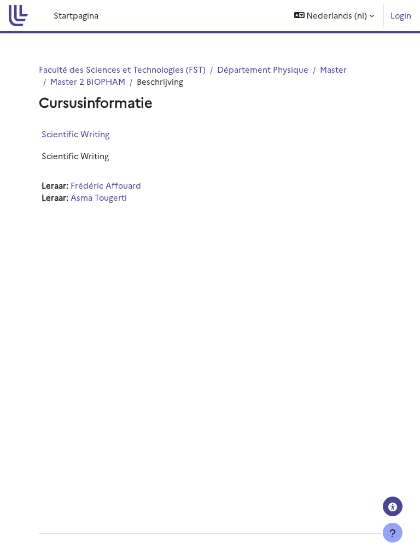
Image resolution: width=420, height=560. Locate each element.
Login (400, 15)
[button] (334, 15)
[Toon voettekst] (392, 532)
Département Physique (262, 69)
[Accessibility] (392, 506)
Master (333, 69)
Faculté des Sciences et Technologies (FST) (122, 69)
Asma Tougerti (99, 197)
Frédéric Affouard (106, 185)
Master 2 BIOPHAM (87, 81)
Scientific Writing (75, 133)
